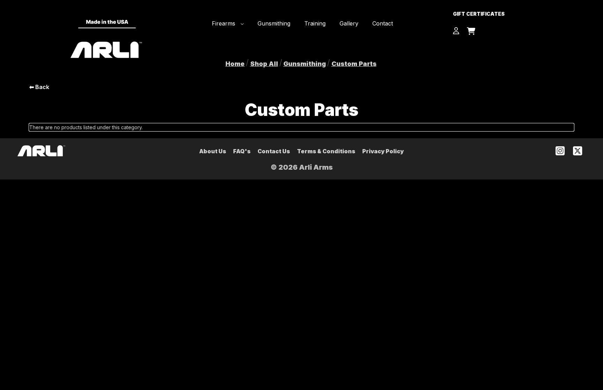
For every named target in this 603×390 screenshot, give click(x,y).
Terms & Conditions (326, 151)
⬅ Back (39, 86)
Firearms (224, 23)
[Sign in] (456, 31)
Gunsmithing (274, 23)
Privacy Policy (383, 151)
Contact (382, 23)
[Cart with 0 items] (471, 32)
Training (315, 23)
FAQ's (242, 151)
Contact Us (274, 151)
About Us (212, 151)
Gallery (349, 23)
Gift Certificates (479, 14)
